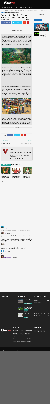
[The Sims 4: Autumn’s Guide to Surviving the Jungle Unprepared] (27, 170)
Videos (21, 7)
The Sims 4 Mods (38, 315)
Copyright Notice (22, 347)
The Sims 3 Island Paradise (40, 313)
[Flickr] (13, 159)
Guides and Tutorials (27, 303)
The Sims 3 (36, 306)
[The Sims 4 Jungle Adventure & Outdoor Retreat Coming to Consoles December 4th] (16, 170)
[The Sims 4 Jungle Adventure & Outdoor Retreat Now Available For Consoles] (5, 170)
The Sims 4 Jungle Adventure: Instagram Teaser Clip (7, 142)
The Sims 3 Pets (37, 310)
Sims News (3, 7)
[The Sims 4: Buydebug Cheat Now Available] (20, 308)
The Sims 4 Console (4, 173)
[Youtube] (23, 159)
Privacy (39, 347)
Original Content (26, 173)
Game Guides (9, 7)
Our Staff (25, 7)
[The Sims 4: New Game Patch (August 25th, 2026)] (36, 34)
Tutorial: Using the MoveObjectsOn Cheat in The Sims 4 (28, 301)
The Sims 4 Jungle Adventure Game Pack (12, 12)
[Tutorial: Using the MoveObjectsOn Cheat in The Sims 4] (20, 301)
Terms (36, 347)
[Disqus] (16, 208)
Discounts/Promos (38, 304)
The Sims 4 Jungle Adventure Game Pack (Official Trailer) (26, 142)
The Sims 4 (3, 12)
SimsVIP (3, 19)
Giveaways (36, 308)
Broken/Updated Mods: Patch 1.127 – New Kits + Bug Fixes (41, 27)
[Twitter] (20, 159)
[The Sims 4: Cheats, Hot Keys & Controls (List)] (20, 315)
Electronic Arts (37, 311)
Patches (16, 7)
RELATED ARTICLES (6, 164)
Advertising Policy (30, 347)
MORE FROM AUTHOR (15, 164)
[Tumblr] (18, 159)
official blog (18, 28)
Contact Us (44, 347)
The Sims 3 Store (37, 302)
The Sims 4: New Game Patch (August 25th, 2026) (44, 34)
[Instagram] (16, 159)
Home (2, 10)
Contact (30, 7)
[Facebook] (11, 159)
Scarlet (36, 30)
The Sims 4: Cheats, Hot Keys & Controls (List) (27, 315)
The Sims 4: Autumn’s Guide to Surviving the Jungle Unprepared (27, 176)
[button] (47, 7)
